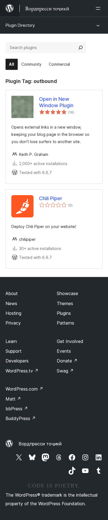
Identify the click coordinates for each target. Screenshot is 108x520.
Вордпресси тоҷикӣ (40, 444)
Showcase (67, 293)
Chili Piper (50, 198)
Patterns (65, 323)
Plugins (64, 313)
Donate (67, 361)
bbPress (17, 408)
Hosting (13, 313)
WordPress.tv (22, 371)
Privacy (13, 323)
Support (14, 351)
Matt (13, 399)
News (11, 303)
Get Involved (70, 341)
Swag (65, 371)
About (12, 293)
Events (64, 351)
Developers (17, 361)
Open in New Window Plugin (56, 102)
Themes (65, 303)
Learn (11, 341)
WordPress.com (24, 389)
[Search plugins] (80, 47)
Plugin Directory (20, 25)
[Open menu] (99, 8)
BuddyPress (21, 418)
